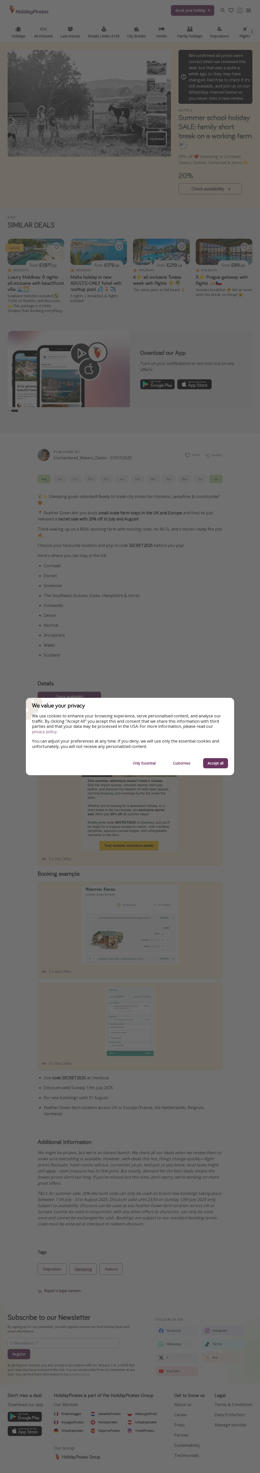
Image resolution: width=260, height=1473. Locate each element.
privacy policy (44, 732)
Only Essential (144, 763)
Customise (181, 763)
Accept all (215, 763)
